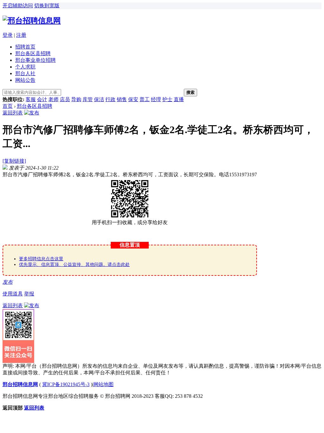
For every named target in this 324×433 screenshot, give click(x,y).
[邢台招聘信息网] (32, 20)
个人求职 (25, 66)
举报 (29, 293)
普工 (145, 99)
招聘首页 (25, 46)
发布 (8, 282)
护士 (167, 99)
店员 (65, 99)
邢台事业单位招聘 (35, 60)
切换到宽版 (46, 5)
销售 (122, 99)
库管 (88, 99)
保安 (133, 99)
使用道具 (13, 293)
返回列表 (13, 112)
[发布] (31, 112)
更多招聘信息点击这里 (41, 258)
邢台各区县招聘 (33, 53)
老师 (53, 99)
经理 (156, 99)
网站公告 (25, 80)
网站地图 (103, 384)
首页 (8, 106)
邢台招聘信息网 (20, 384)
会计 (42, 99)
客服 (31, 99)
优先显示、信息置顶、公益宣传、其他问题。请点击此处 (74, 264)
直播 (179, 99)
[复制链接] (14, 161)
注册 (21, 35)
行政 (110, 99)
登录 (8, 35)
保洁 (99, 99)
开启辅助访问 (18, 5)
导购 (76, 99)
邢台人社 (25, 73)
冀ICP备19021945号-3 (66, 384)
